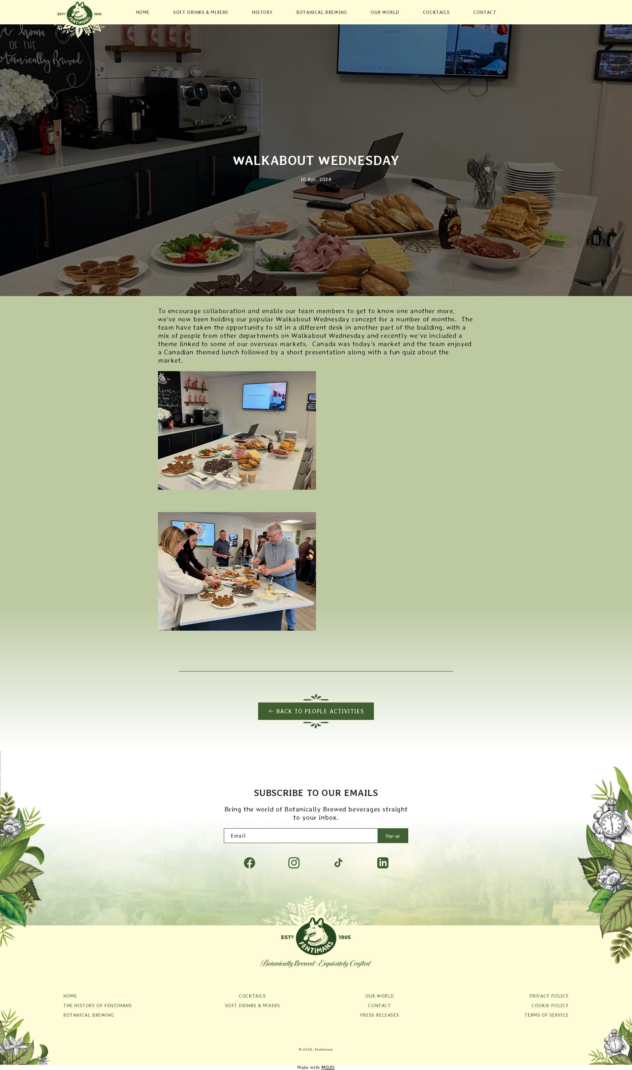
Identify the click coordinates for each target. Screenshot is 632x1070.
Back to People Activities (320, 711)
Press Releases (379, 1015)
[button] (541, 12)
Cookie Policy (550, 1005)
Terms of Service (546, 1015)
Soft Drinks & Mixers (252, 1005)
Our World (379, 996)
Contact (379, 1005)
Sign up (392, 835)
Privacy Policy (549, 996)
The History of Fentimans (97, 1005)
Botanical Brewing (88, 1015)
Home (70, 996)
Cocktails (252, 996)
